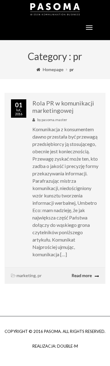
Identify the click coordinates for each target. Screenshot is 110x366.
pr (40, 275)
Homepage (53, 69)
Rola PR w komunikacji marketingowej (63, 106)
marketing (26, 275)
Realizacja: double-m (55, 346)
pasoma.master (54, 119)
